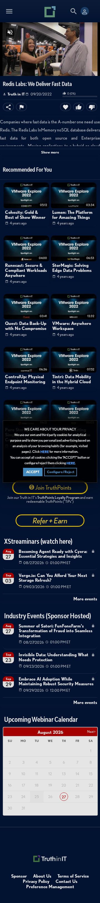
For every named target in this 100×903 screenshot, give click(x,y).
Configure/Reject (60, 472)
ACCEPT (32, 472)
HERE (44, 452)
